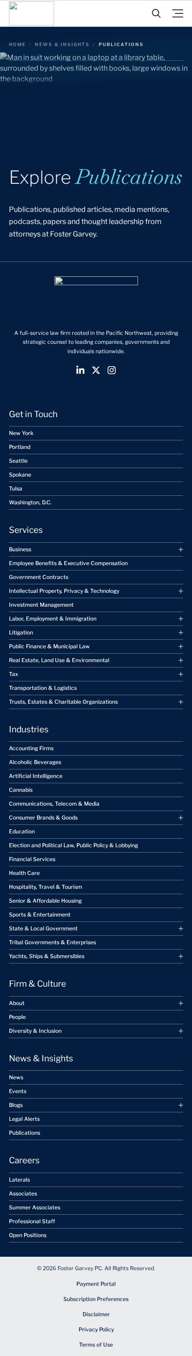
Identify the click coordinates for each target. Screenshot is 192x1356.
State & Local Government (43, 928)
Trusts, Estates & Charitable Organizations (63, 701)
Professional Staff (32, 1221)
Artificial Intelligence (36, 776)
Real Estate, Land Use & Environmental (59, 660)
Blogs (16, 1105)
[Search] (156, 13)
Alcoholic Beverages (35, 762)
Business (20, 549)
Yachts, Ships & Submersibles (46, 956)
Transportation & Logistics (43, 687)
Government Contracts (38, 577)
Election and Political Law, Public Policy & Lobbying (73, 845)
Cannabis (21, 789)
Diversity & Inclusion (35, 1030)
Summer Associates (34, 1207)
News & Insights (62, 44)
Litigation (21, 632)
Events (17, 1091)
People (17, 1017)
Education (22, 831)
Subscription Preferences (96, 1299)
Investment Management (41, 604)
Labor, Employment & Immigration (52, 618)
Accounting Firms (31, 748)
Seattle (18, 460)
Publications (24, 1132)
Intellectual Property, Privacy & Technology (64, 590)
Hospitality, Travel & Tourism (45, 886)
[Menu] (177, 13)
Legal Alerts (24, 1118)
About (17, 1003)
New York (21, 433)
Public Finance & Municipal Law (49, 646)
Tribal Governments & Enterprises (52, 942)
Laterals (19, 1179)
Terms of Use (96, 1344)
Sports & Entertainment (40, 914)
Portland (19, 447)
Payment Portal (96, 1283)
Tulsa (15, 488)
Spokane (20, 474)
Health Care (24, 873)
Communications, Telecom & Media (54, 803)
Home (17, 44)
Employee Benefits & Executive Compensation (68, 563)
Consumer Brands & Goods (43, 817)
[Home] (31, 13)
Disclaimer (96, 1314)
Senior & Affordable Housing (45, 900)
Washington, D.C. (30, 502)
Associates (23, 1193)
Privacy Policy (96, 1329)
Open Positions (27, 1235)
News (16, 1077)
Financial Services (32, 859)
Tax (13, 674)
